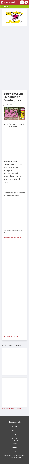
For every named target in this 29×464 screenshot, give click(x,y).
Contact (14, 451)
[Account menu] (26, 2)
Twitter (14, 444)
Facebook (14, 441)
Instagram (15, 438)
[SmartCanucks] (10, 2)
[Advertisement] (14, 42)
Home (14, 430)
